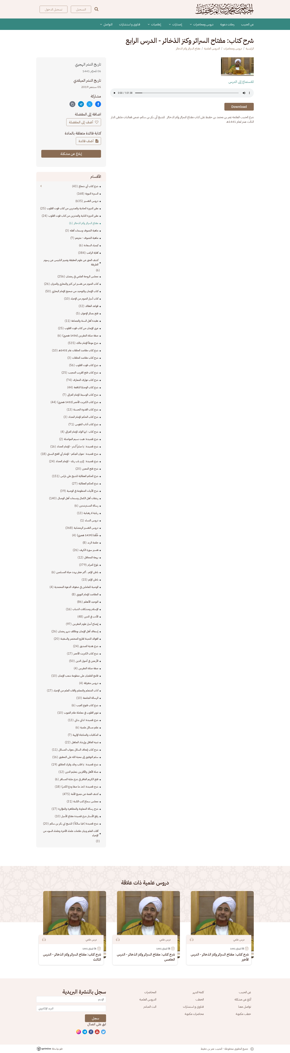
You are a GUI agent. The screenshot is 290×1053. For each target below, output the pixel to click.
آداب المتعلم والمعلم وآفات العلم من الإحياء (76, 690)
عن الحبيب (247, 24)
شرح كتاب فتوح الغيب (87, 705)
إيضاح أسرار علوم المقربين (85, 624)
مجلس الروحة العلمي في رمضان (82, 276)
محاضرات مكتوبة (194, 1013)
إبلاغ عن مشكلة (71, 153)
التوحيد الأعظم (91, 602)
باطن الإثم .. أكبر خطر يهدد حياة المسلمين (77, 572)
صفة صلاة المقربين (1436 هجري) (80, 336)
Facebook (91, 1032)
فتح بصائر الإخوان (89, 313)
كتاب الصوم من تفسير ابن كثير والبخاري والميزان (74, 284)
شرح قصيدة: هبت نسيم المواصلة (81, 439)
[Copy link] (72, 104)
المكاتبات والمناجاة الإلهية (85, 735)
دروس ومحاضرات (203, 24)
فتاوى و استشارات (129, 24)
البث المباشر (149, 1006)
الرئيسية (250, 49)
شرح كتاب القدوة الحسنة (85, 410)
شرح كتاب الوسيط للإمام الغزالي (82, 395)
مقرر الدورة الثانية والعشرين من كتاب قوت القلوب (73, 216)
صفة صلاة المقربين (88, 668)
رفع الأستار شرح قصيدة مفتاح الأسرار (79, 816)
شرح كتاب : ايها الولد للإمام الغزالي (81, 432)
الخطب (200, 999)
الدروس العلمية (212, 49)
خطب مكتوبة (243, 1013)
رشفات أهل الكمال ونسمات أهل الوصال (78, 498)
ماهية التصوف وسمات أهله (84, 231)
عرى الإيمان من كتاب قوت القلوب (81, 328)
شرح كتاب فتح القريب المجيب (83, 373)
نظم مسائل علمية (89, 727)
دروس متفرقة (91, 683)
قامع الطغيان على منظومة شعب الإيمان (78, 676)
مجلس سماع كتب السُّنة (85, 801)
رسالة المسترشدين (88, 506)
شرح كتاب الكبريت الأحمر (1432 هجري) (77, 402)
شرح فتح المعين (90, 469)
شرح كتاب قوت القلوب (87, 365)
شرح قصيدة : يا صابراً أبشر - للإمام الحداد (77, 446)
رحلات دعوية (227, 24)
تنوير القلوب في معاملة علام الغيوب (81, 713)
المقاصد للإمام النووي (87, 594)
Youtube (97, 1032)
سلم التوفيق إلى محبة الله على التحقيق (78, 757)
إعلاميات (156, 24)
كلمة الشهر (198, 992)
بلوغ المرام (93, 565)
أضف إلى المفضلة (81, 122)
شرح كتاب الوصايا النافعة (86, 387)
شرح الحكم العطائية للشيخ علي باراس (79, 476)
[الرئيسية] (224, 9)
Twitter (103, 1032)
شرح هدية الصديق (89, 646)
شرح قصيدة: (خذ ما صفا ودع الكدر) (79, 787)
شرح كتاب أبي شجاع (88, 186)
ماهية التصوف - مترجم (86, 238)
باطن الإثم (93, 580)
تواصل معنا (244, 1006)
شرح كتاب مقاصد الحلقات (85, 358)
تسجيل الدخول (53, 9)
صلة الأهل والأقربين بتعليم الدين (81, 772)
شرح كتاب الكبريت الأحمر (86, 654)
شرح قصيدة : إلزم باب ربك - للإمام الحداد (77, 461)
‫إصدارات (177, 24)
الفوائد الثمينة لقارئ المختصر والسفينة (79, 639)
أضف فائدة (86, 141)
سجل (95, 1018)
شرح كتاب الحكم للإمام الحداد (83, 417)
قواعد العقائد (91, 306)
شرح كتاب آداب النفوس (86, 424)
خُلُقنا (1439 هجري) (87, 535)
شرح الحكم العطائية (88, 483)
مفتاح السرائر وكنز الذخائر (188, 49)
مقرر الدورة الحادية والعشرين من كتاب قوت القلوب (72, 208)
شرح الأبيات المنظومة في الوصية (82, 491)
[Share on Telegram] (81, 104)
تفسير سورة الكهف (88, 550)
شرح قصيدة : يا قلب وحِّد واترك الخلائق (78, 764)
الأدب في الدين (91, 617)
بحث (96, 9)
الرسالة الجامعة (90, 698)
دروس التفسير (91, 201)
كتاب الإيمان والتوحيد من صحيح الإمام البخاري (75, 291)
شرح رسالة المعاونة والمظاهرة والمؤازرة (78, 809)
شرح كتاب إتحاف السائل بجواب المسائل (78, 750)
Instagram (78, 1032)
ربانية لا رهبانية (91, 513)
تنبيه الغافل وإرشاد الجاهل (84, 742)
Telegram (84, 1032)
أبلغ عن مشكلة (243, 999)
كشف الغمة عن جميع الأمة (84, 794)
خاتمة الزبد (92, 543)
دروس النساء (91, 520)
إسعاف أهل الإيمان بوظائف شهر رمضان (78, 631)
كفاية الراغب (92, 253)
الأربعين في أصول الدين (87, 661)
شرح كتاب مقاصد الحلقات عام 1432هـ (78, 350)
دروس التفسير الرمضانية (86, 528)
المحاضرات (150, 992)
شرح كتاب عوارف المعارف (85, 380)
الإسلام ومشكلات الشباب (85, 609)
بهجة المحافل (91, 557)
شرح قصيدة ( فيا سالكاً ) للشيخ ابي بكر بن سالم (74, 824)
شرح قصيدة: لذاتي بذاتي (86, 720)
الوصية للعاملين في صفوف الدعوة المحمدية (76, 587)
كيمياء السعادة (91, 245)
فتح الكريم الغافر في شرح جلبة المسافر (79, 779)
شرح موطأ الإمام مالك (87, 343)
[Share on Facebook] (98, 104)
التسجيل (81, 9)
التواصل (107, 24)
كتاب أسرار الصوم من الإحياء (84, 299)
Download (239, 106)
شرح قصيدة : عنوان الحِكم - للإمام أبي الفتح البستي (72, 454)
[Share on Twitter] (89, 104)
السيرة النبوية (91, 194)
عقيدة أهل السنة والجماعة (84, 321)
